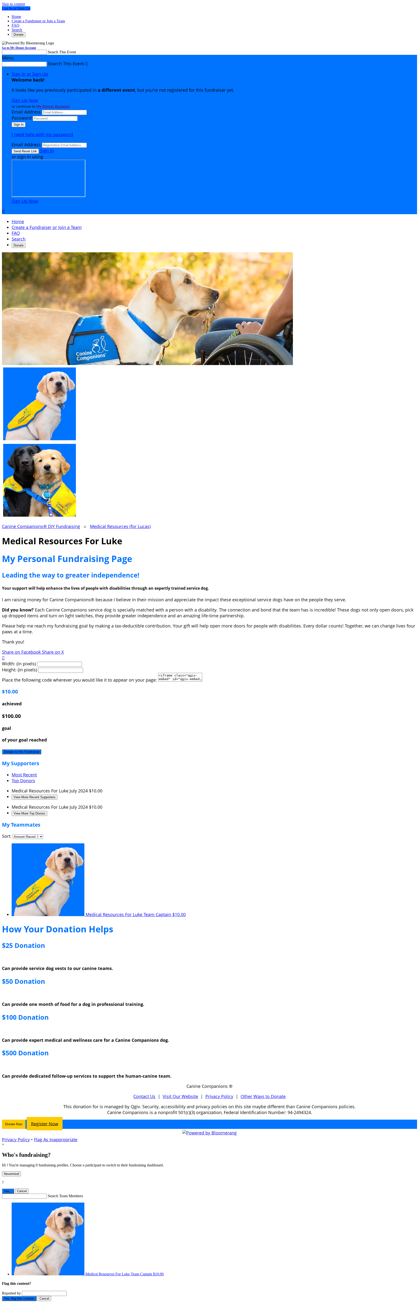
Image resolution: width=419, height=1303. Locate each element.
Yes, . (8, 1191)
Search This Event (62, 52)
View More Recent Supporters (35, 797)
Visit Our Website (180, 1096)
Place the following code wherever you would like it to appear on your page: (79, 680)
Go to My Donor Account (19, 47)
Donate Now (13, 1124)
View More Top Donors (29, 813)
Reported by (11, 1293)
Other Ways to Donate (263, 1096)
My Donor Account (53, 106)
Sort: (6, 836)
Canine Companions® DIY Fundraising (41, 526)
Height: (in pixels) (19, 670)
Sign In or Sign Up (30, 74)
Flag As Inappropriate (55, 1139)
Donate (19, 34)
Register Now (44, 1123)
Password (22, 118)
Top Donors (23, 780)
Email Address (26, 112)
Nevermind (11, 1174)
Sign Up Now (25, 100)
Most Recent (24, 775)
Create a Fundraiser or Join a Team (38, 21)
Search (17, 30)
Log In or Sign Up (16, 8)
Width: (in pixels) (19, 664)
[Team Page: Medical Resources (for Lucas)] (209, 481)
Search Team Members (65, 1196)
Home (16, 17)
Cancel (22, 1191)
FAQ (15, 25)
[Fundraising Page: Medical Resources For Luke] (209, 404)
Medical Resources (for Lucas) (120, 526)
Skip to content (13, 4)
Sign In (47, 151)
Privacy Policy (219, 1096)
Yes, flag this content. (19, 1298)
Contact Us (144, 1096)
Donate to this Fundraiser (21, 752)
